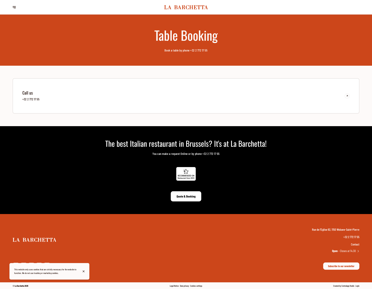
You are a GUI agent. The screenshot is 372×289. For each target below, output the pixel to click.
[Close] (84, 271)
